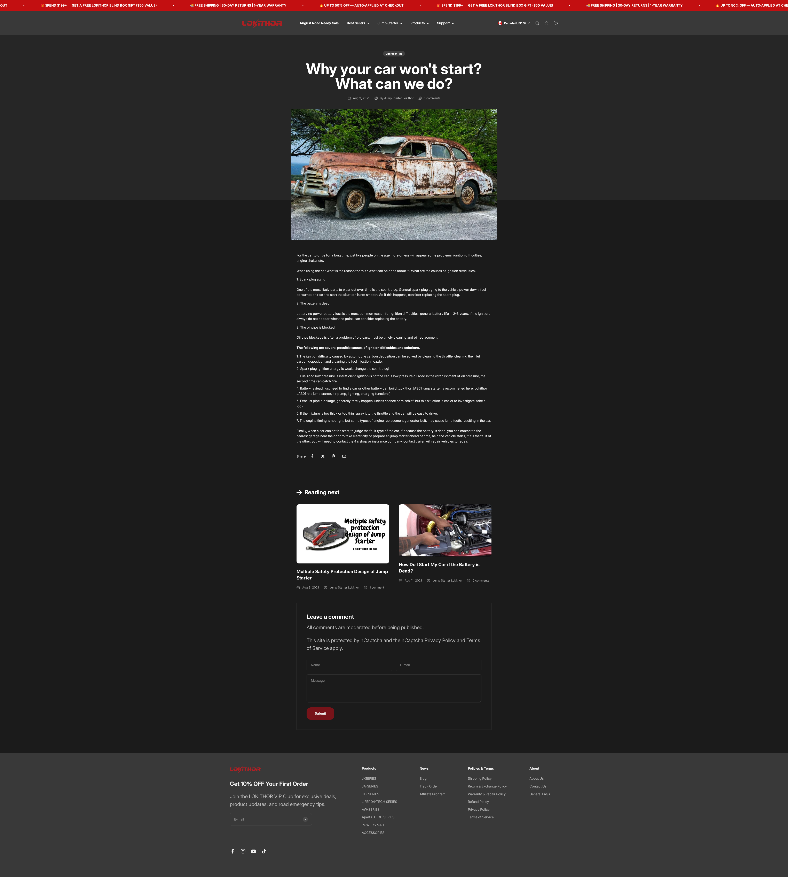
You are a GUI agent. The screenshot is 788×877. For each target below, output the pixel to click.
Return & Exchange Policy (487, 786)
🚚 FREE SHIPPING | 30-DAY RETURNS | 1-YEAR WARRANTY (144, 5)
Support (443, 23)
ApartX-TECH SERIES (378, 817)
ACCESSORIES (373, 833)
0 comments (432, 98)
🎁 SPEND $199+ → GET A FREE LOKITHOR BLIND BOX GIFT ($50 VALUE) (401, 5)
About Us (536, 778)
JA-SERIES (370, 786)
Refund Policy (478, 802)
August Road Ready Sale (319, 23)
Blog (423, 778)
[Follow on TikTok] (264, 851)
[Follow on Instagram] (243, 851)
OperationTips (394, 53)
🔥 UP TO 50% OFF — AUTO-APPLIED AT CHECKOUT (268, 5)
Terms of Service (481, 817)
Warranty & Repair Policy (487, 794)
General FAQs (539, 794)
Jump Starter (388, 23)
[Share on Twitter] (323, 456)
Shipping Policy (480, 778)
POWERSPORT (373, 825)
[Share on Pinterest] (333, 456)
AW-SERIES (370, 809)
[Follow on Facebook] (232, 851)
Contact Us (537, 786)
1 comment (377, 587)
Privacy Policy (440, 640)
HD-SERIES (370, 794)
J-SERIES (369, 778)
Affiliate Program (433, 794)
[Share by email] (344, 456)
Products (417, 23)
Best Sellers (356, 23)
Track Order (429, 786)
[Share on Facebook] (312, 456)
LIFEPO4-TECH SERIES (379, 802)
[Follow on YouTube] (253, 851)
